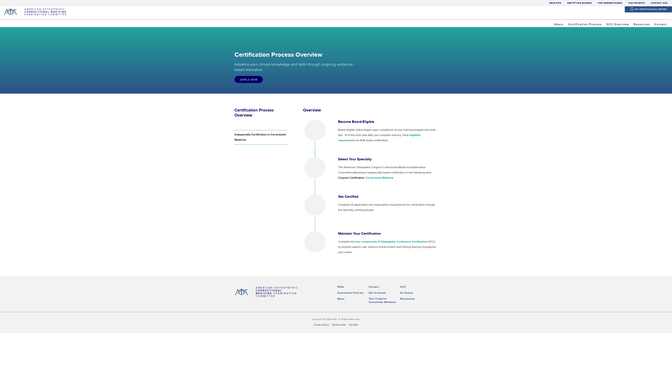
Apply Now (248, 79)
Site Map (353, 324)
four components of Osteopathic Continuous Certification (391, 241)
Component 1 (619, 33)
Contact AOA (659, 3)
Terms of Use (339, 324)
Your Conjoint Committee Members (382, 300)
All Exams (406, 292)
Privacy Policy (321, 324)
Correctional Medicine (587, 33)
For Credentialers (610, 3)
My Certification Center (651, 9)
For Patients (636, 3)
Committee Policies (350, 292)
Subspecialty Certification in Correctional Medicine (260, 137)
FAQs (340, 286)
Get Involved (377, 292)
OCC (403, 286)
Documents (407, 298)
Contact (374, 286)
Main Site (555, 3)
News (341, 298)
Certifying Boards (579, 3)
